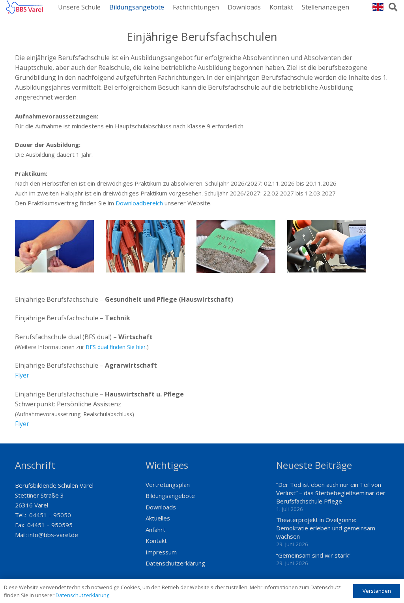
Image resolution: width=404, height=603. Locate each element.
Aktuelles (158, 518)
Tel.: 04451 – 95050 (43, 515)
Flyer (22, 375)
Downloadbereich (139, 203)
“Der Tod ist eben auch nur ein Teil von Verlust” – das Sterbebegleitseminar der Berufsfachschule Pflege (330, 493)
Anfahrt (155, 529)
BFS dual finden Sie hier (116, 347)
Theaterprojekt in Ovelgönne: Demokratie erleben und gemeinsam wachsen (325, 528)
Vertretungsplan (168, 484)
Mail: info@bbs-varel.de (46, 535)
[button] (392, 7)
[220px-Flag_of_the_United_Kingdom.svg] (377, 7)
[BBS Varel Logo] (24, 7)
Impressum (161, 552)
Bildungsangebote (170, 496)
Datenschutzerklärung (175, 563)
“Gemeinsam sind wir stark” (313, 555)
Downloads (161, 507)
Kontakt (156, 541)
